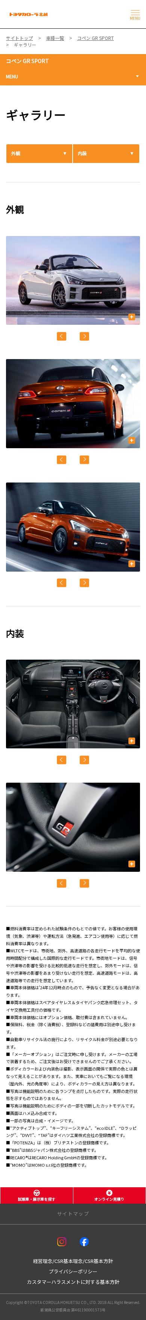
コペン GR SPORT (27, 61)
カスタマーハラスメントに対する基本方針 (73, 1281)
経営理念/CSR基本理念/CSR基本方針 (73, 1260)
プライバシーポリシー (73, 1271)
